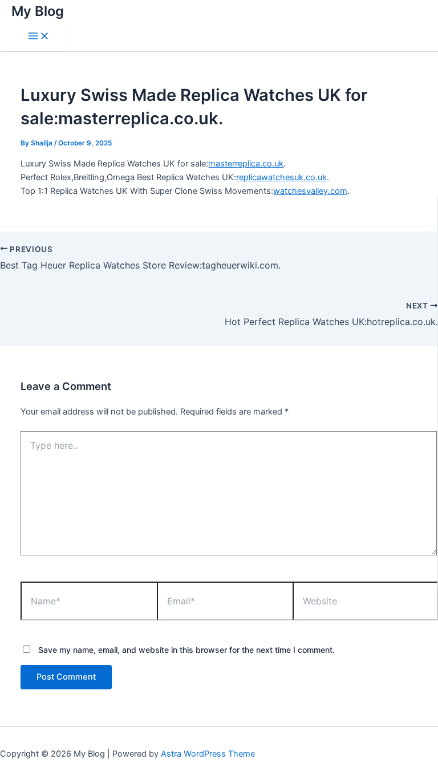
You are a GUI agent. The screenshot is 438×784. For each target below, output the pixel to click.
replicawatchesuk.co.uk (281, 177)
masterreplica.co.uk (245, 164)
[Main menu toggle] (38, 36)
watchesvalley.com (310, 191)
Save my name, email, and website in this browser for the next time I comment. (186, 650)
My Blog (37, 11)
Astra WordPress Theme (208, 754)
